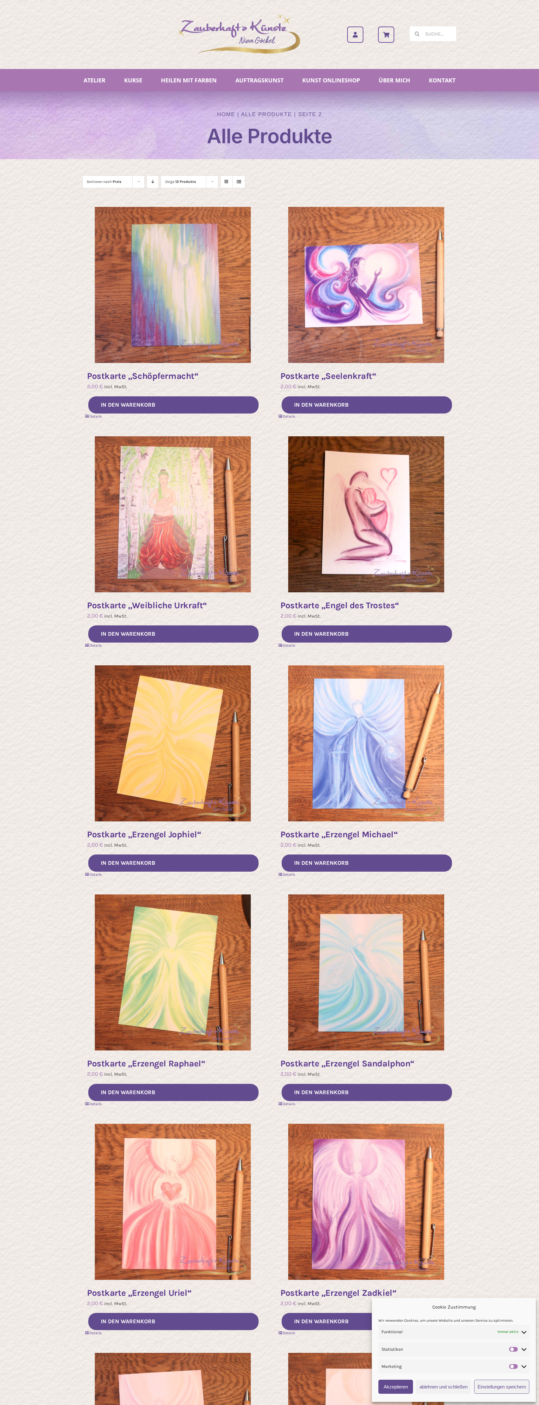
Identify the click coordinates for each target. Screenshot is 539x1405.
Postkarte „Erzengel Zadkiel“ (338, 1293)
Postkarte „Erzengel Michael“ (339, 834)
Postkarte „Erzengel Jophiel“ (144, 834)
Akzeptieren (396, 1386)
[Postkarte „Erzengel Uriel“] (172, 1202)
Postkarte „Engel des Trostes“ (339, 605)
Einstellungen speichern (502, 1386)
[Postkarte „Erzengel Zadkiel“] (366, 1202)
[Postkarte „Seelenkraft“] (366, 285)
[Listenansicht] (239, 182)
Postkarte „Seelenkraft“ (328, 376)
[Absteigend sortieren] (153, 181)
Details (96, 416)
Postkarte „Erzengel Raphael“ (146, 1063)
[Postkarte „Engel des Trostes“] (366, 514)
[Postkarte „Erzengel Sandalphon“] (366, 972)
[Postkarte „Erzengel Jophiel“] (172, 743)
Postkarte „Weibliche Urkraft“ (147, 605)
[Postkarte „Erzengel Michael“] (366, 743)
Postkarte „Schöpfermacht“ (143, 376)
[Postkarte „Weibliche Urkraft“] (172, 514)
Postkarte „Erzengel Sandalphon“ (347, 1063)
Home (226, 114)
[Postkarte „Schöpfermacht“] (172, 285)
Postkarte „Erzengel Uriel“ (139, 1293)
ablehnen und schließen (444, 1386)
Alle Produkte (266, 114)
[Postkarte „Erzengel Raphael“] (172, 972)
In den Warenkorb (128, 404)
